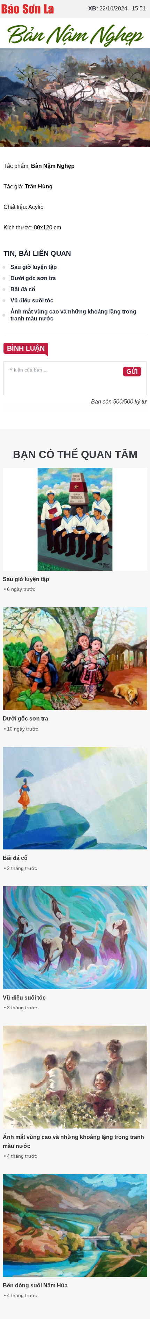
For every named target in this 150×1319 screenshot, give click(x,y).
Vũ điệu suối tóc (31, 300)
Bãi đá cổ (22, 289)
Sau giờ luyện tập (33, 267)
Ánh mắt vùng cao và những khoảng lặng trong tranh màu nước (73, 315)
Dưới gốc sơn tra (33, 278)
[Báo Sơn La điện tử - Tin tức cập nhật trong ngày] (27, 8)
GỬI (132, 372)
